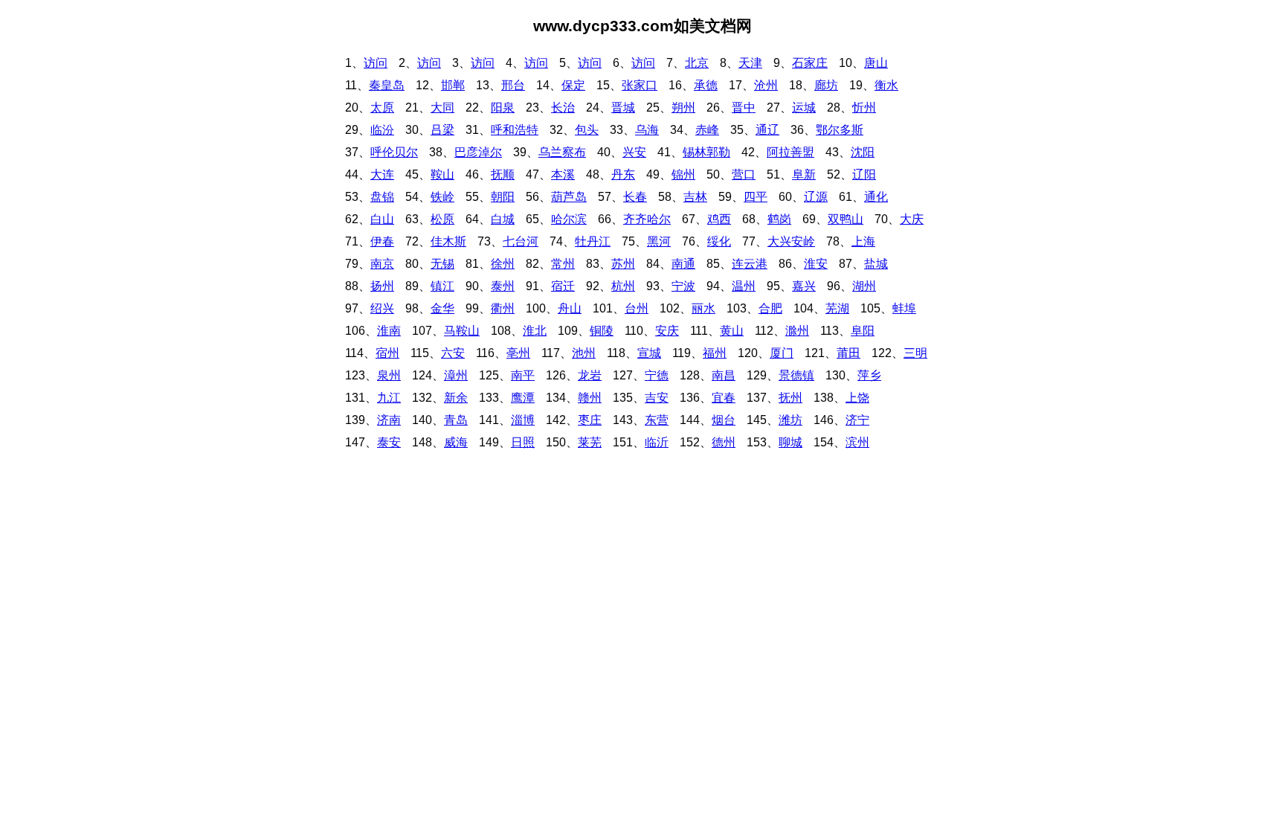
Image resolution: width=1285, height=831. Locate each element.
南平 (523, 375)
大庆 (912, 219)
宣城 (649, 353)
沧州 (766, 85)
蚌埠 (904, 308)
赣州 (590, 397)
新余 (456, 397)
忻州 (864, 107)
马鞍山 (462, 330)
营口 (744, 174)
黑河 (659, 241)
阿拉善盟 (790, 152)
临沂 (657, 442)
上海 (863, 241)
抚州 (790, 397)
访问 (375, 63)
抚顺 (503, 174)
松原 (442, 219)
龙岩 (590, 375)
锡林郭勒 (706, 152)
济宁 (857, 420)
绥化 (719, 241)
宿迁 (563, 286)
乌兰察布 (562, 152)
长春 (635, 196)
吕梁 (442, 129)
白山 (382, 219)
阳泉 (503, 107)
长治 (563, 107)
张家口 (639, 85)
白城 (503, 219)
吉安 (657, 397)
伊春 (382, 241)
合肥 (770, 308)
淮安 (816, 263)
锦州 (683, 174)
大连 (382, 174)
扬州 (382, 286)
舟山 (570, 308)
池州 (584, 353)
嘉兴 (804, 286)
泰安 (389, 442)
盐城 (876, 263)
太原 (382, 107)
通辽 (767, 129)
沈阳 (863, 152)
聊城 (790, 442)
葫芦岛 (569, 196)
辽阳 (864, 174)
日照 (523, 442)
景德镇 (796, 375)
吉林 (695, 196)
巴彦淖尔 (478, 152)
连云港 (749, 263)
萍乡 (869, 375)
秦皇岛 (387, 85)
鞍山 (442, 174)
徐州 (503, 263)
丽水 (703, 308)
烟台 (723, 420)
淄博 (523, 420)
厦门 (781, 353)
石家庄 (810, 63)
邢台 (513, 85)
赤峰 (707, 129)
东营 (657, 420)
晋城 (623, 107)
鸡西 (719, 219)
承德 (706, 85)
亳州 (518, 353)
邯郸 (453, 85)
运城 (804, 107)
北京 (697, 63)
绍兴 (382, 308)
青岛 (456, 420)
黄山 (732, 330)
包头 (587, 129)
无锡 (442, 263)
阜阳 (863, 330)
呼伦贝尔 (394, 152)
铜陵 (601, 330)
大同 (442, 107)
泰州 (503, 286)
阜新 (804, 174)
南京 (382, 263)
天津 (750, 63)
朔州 (683, 107)
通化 (876, 196)
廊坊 (826, 85)
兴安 (634, 152)
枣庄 (590, 420)
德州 (723, 442)
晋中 (744, 107)
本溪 (563, 174)
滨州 (857, 442)
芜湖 (837, 308)
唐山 (876, 63)
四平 (755, 196)
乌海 (647, 129)
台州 (636, 308)
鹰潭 (523, 397)
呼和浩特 (514, 129)
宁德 (657, 375)
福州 (715, 353)
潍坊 (790, 420)
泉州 (389, 375)
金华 (442, 308)
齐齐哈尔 (647, 219)
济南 (389, 420)
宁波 (683, 286)
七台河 (520, 241)
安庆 (667, 330)
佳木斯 (448, 241)
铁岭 (442, 196)
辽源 (816, 196)
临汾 (382, 129)
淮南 (389, 330)
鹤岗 (779, 219)
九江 (389, 397)
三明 (915, 353)
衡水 (886, 85)
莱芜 (590, 442)
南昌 (723, 375)
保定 (573, 85)
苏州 (623, 263)
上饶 (857, 397)
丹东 (623, 174)
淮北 (535, 330)
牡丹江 (593, 241)
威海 (456, 442)
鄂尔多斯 (839, 129)
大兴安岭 (791, 241)
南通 (683, 263)
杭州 (623, 286)
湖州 (864, 286)
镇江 (442, 286)
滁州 (797, 330)
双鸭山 (845, 219)
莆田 (848, 353)
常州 (563, 263)
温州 (744, 286)
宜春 (723, 397)
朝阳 (503, 196)
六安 (453, 353)
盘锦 (382, 196)
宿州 (387, 353)
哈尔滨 (569, 219)
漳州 (456, 375)
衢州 (503, 308)
